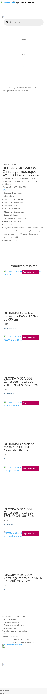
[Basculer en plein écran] (3, 690)
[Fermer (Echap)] (8, 690)
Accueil (4, 88)
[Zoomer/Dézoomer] (1, 690)
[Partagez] (6, 690)
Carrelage (12, 88)
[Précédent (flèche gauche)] (1, 693)
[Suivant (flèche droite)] (3, 693)
